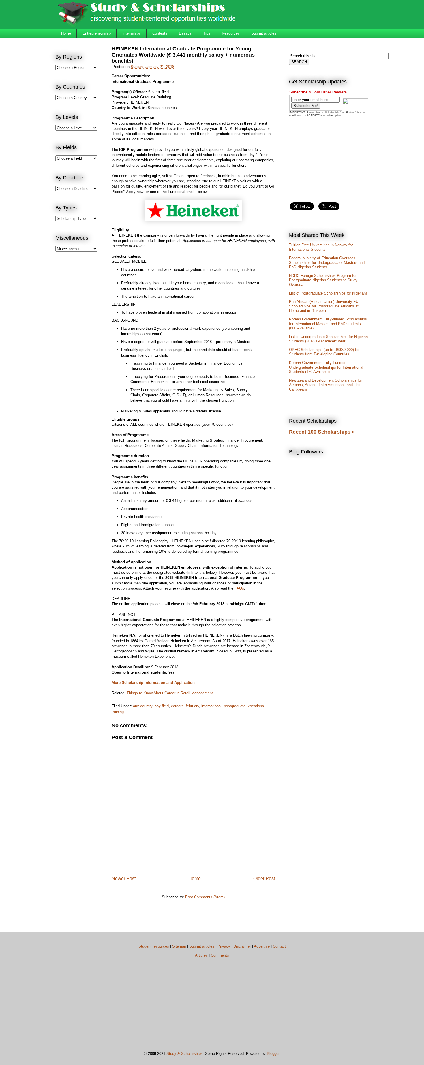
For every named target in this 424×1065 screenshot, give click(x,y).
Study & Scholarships (184, 1053)
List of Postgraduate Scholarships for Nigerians (328, 293)
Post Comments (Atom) (205, 897)
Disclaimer (242, 946)
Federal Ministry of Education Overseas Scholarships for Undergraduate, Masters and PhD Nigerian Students (327, 262)
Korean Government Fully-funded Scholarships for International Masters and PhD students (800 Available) (328, 323)
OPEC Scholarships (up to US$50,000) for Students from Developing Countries (324, 352)
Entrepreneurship (96, 33)
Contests (159, 33)
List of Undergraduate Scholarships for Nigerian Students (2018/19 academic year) (328, 339)
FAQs (239, 588)
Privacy (223, 946)
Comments (220, 955)
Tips (206, 33)
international (211, 706)
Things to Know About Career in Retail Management (170, 693)
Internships (131, 33)
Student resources (153, 946)
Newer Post (124, 878)
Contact (279, 946)
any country (142, 706)
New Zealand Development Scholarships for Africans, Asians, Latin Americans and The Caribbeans (325, 384)
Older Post (264, 878)
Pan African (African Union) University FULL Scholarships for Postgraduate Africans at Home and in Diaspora (325, 306)
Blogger (273, 1053)
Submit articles (263, 33)
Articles (201, 955)
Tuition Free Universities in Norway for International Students (321, 247)
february (192, 706)
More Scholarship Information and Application (153, 682)
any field (162, 706)
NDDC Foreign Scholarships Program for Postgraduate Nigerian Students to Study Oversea (323, 280)
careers (177, 706)
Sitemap (179, 946)
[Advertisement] (78, 350)
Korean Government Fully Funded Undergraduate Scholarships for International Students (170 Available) (326, 367)
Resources (231, 33)
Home (66, 33)
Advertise (262, 946)
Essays (185, 33)
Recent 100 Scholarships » (322, 432)
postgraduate (234, 706)
